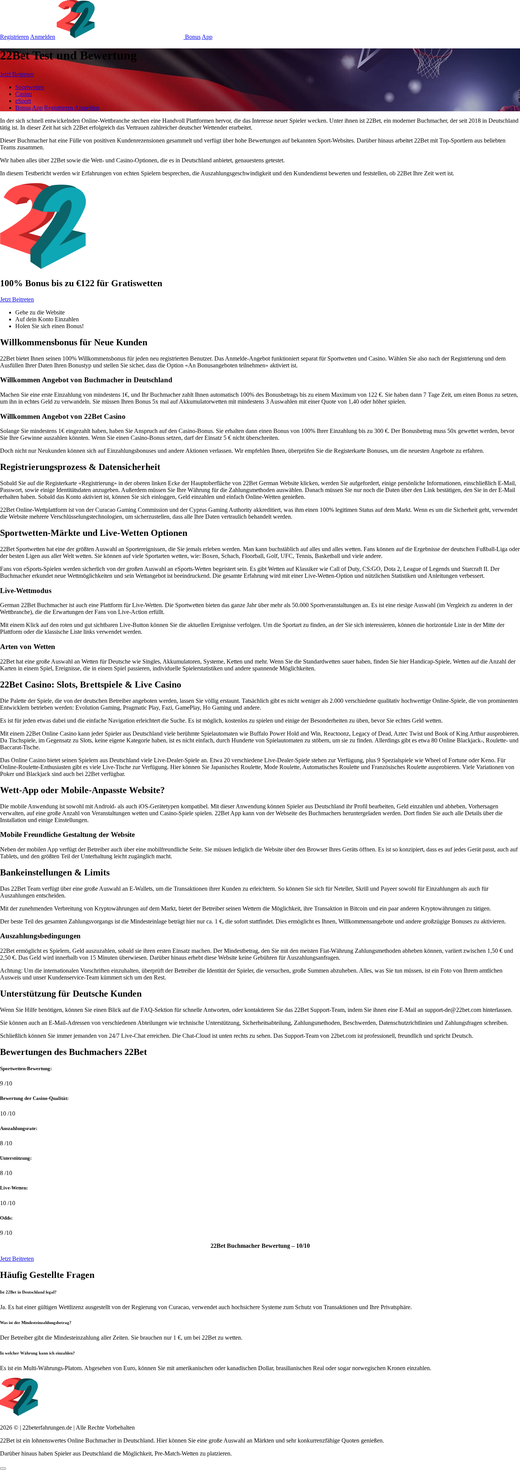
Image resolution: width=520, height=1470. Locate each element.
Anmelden (42, 37)
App (207, 37)
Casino (23, 94)
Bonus (193, 37)
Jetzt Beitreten (17, 74)
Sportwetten (29, 87)
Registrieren (14, 37)
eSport (23, 101)
